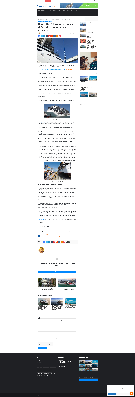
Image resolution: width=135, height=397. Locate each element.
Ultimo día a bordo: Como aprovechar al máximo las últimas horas (91, 24)
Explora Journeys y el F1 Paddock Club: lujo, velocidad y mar (61, 0)
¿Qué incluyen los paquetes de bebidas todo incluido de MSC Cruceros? (91, 41)
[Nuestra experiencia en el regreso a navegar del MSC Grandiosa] (83, 30)
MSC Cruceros (41, 21)
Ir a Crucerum (39, 360)
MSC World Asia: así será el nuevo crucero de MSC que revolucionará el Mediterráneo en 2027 (84, 100)
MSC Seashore (42, 122)
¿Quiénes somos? (40, 362)
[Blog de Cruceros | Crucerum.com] (46, 5)
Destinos (59, 10)
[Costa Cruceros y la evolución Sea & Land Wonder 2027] (93, 94)
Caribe (48, 368)
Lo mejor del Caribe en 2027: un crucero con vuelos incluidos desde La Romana (70, 306)
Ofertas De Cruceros (41, 10)
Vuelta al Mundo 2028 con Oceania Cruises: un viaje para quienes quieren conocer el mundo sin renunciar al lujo (43, 307)
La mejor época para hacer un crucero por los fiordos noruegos (92, 46)
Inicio (40, 19)
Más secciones (74, 10)
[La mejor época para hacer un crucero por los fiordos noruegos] (83, 46)
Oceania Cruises (46, 373)
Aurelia (44, 368)
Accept (111, 393)
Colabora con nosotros (52, 10)
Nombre (40, 332)
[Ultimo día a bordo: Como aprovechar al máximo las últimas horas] (83, 24)
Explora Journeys (39, 371)
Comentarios (94, 18)
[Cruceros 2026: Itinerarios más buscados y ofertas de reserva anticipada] (95, 369)
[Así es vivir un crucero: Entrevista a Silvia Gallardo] (83, 35)
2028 (41, 368)
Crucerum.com (41, 219)
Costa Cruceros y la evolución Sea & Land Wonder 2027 (92, 99)
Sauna (51, 373)
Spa (54, 373)
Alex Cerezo (42, 33)
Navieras (45, 21)
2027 (38, 368)
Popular (81, 18)
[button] (132, 386)
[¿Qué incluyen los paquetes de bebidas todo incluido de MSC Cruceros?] (83, 41)
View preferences (129, 393)
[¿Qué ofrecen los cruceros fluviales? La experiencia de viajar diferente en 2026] (88, 369)
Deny (121, 393)
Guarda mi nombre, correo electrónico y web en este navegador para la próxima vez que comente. (55, 340)
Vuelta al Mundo (66, 10)
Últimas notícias (44, 19)
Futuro (45, 371)
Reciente (87, 18)
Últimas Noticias (45, 375)
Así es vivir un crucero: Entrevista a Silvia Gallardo (91, 35)
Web (58, 336)
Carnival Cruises (52, 368)
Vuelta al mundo (39, 375)
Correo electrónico (41, 336)
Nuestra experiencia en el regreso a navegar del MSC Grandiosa (91, 30)
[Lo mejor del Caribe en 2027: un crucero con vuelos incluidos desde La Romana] (70, 301)
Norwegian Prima (39, 373)
